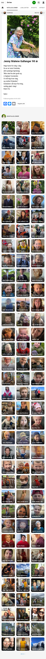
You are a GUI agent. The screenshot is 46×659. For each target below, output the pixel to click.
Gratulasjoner (12, 8)
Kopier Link (21, 103)
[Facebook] (5, 103)
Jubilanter (24, 7)
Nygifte (34, 7)
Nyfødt (42, 7)
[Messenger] (9, 103)
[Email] (14, 103)
